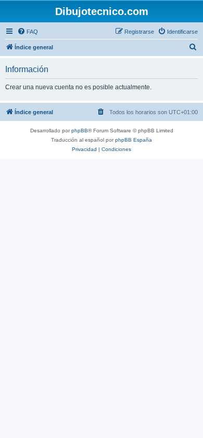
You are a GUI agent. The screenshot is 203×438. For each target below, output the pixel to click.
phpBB (79, 130)
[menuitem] (27, 31)
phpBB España (133, 140)
